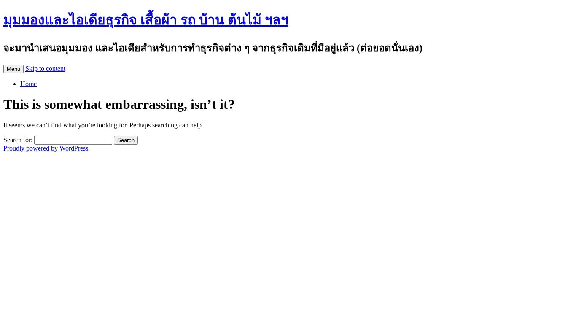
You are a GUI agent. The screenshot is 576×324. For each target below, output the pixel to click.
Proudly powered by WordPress (45, 148)
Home (28, 83)
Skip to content (45, 68)
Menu (13, 69)
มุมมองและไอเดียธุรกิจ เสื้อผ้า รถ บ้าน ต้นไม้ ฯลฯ (145, 19)
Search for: (17, 139)
